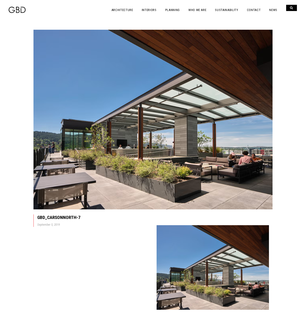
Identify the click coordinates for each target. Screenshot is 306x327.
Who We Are (197, 10)
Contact (254, 10)
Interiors (149, 10)
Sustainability (226, 10)
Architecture (122, 10)
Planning (172, 10)
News (273, 10)
